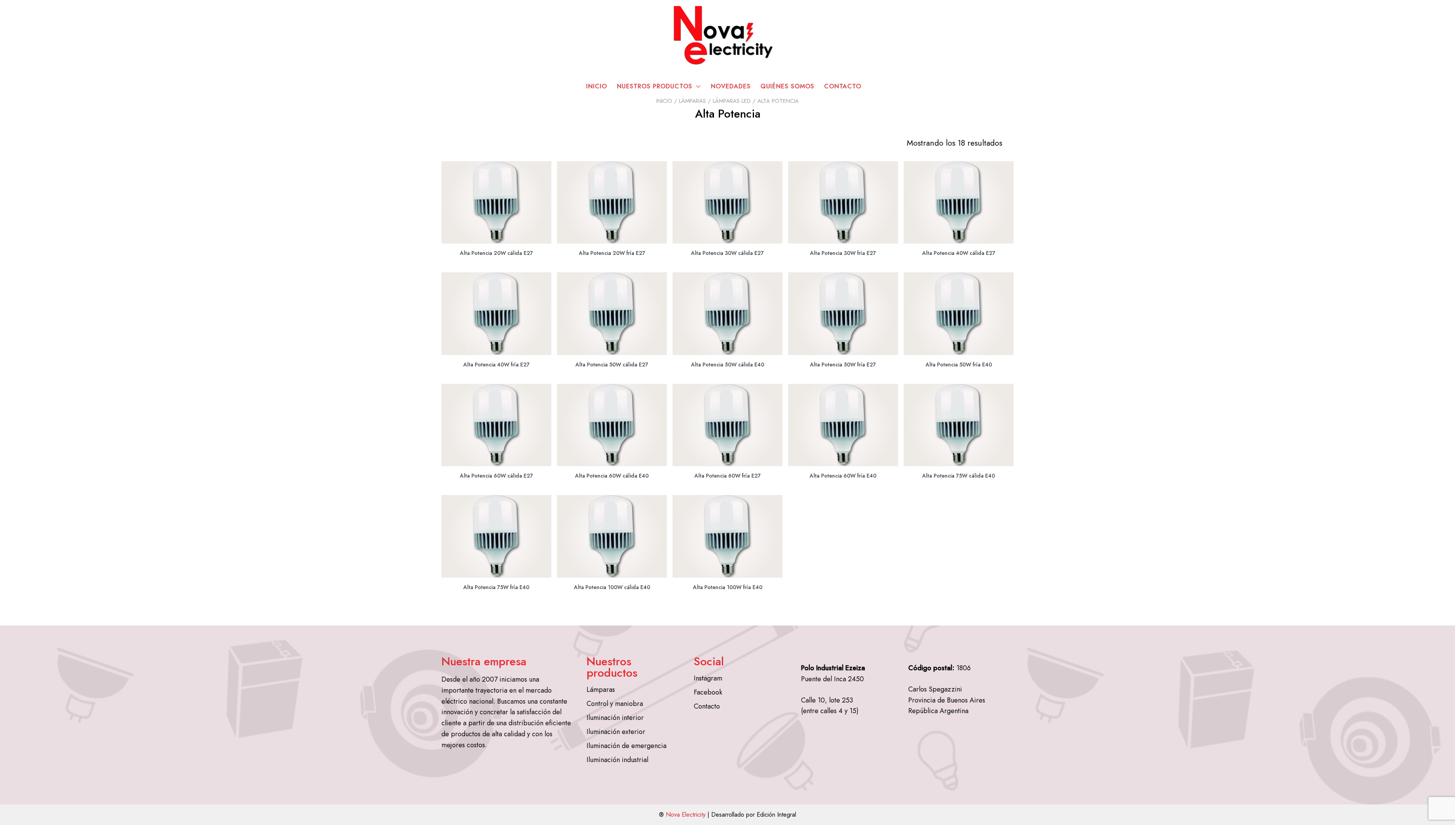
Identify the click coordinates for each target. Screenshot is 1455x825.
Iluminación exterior (616, 732)
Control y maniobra (615, 704)
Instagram (708, 678)
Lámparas (692, 101)
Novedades (731, 86)
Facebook (708, 692)
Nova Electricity (686, 814)
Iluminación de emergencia (626, 746)
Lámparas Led (732, 101)
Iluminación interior (615, 718)
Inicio (596, 86)
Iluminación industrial (617, 760)
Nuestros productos (654, 86)
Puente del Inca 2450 (832, 679)
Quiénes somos (787, 86)
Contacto (842, 86)
